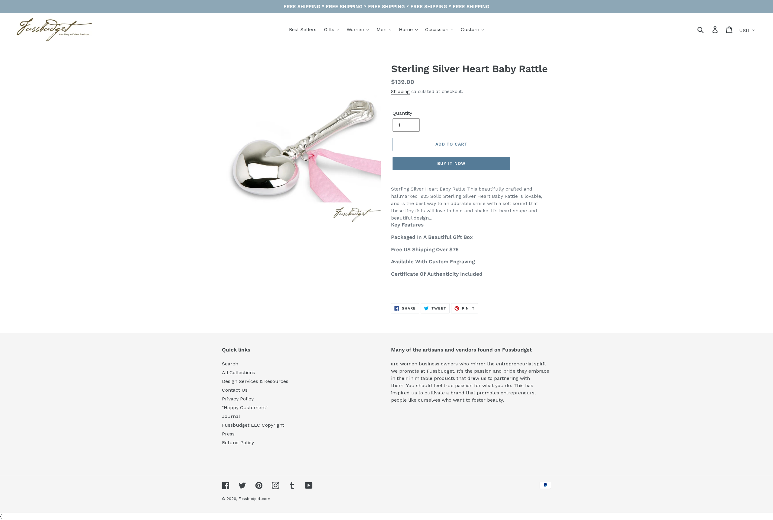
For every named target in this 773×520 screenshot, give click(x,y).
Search (230, 364)
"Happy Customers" (245, 407)
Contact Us (235, 390)
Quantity (402, 113)
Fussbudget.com (254, 498)
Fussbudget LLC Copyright (253, 425)
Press (228, 434)
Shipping (400, 91)
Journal (231, 416)
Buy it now (451, 163)
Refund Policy (238, 442)
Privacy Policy (238, 399)
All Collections (238, 372)
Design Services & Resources (255, 381)
